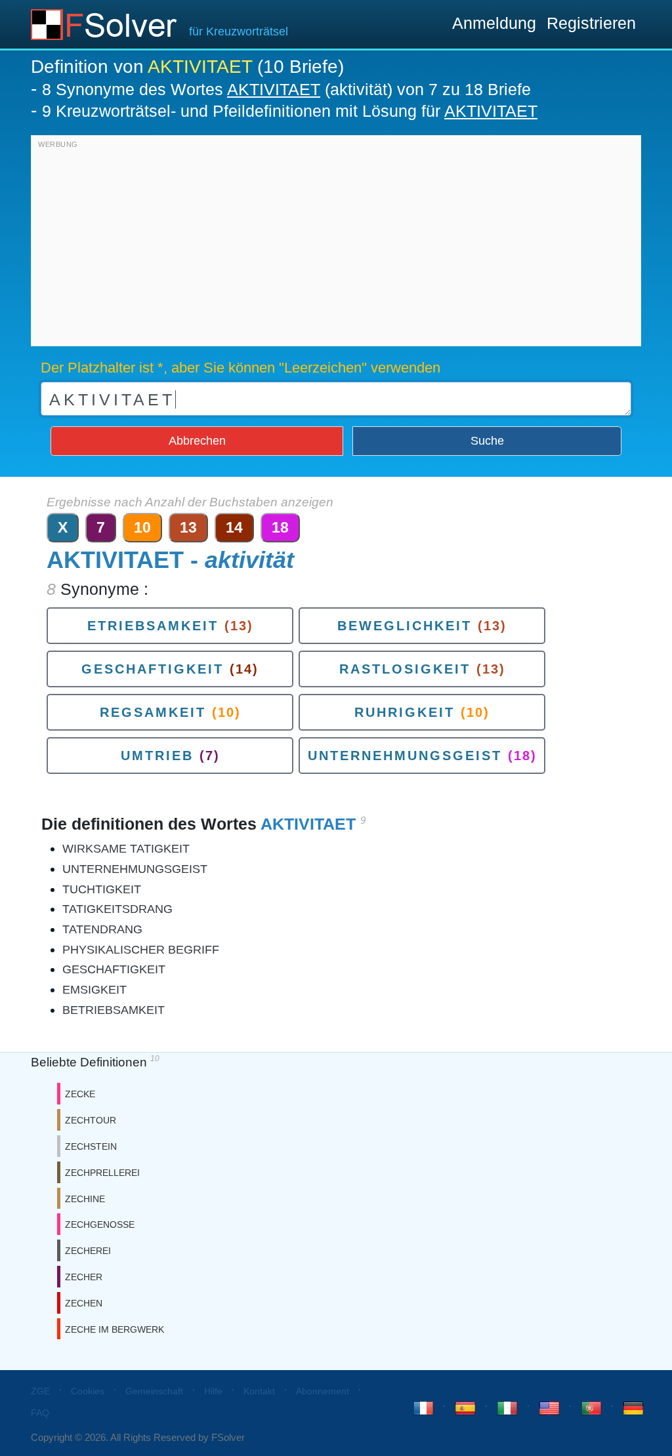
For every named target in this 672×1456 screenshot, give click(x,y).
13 (188, 527)
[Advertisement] (336, 244)
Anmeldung (494, 23)
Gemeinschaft (154, 1391)
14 (234, 527)
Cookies (87, 1391)
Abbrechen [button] (197, 440)
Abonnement (322, 1391)
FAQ (40, 1412)
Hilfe (213, 1391)
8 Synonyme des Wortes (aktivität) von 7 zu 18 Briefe (286, 89)
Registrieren (591, 23)
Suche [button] (487, 440)
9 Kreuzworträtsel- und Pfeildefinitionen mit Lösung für (289, 111)
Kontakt (259, 1391)
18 (280, 527)
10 (142, 527)
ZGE (40, 1391)
